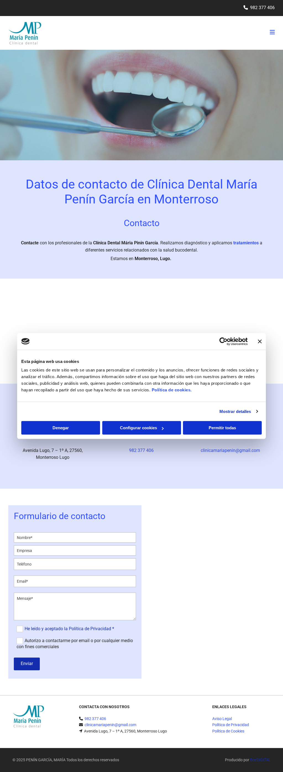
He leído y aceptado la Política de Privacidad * (69, 628)
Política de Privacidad (230, 725)
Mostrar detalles (235, 411)
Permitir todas (222, 427)
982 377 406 (262, 7)
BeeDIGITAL (260, 760)
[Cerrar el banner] (260, 341)
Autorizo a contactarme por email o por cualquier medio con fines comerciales (75, 643)
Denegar (61, 427)
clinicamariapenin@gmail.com (230, 450)
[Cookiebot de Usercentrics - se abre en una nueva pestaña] (223, 341)
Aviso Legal (222, 718)
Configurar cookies (138, 427)
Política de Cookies (228, 731)
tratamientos (246, 242)
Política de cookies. (172, 390)
